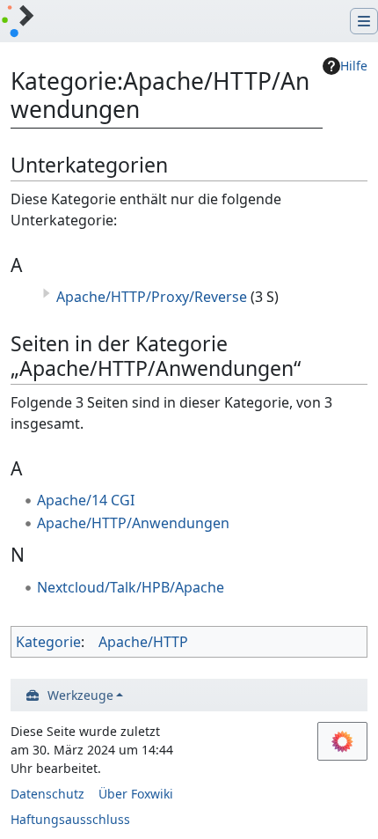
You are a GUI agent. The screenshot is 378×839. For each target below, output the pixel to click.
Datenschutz (47, 793)
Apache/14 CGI (85, 500)
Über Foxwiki (135, 793)
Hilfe (353, 65)
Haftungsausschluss (70, 819)
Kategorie (48, 641)
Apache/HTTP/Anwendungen (133, 523)
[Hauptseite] (17, 22)
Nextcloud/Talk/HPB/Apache (130, 587)
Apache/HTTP (143, 641)
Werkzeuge (80, 695)
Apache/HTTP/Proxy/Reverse (151, 296)
